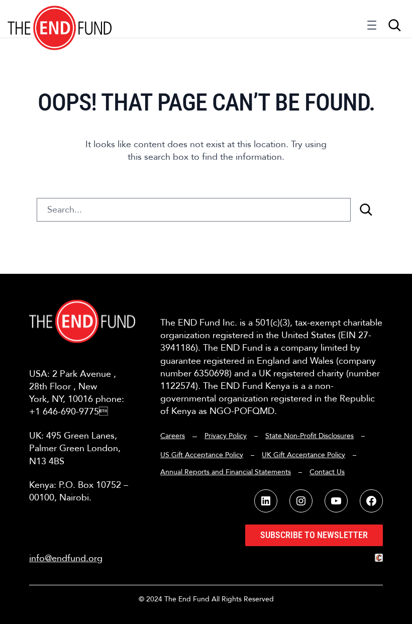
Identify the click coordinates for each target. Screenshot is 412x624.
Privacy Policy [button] (225, 436)
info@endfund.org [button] (65, 558)
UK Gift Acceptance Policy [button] (303, 455)
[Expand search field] (394, 25)
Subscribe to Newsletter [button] (314, 535)
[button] (60, 19)
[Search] (366, 210)
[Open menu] (371, 28)
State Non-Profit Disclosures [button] (309, 436)
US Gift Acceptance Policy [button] (201, 455)
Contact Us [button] (327, 472)
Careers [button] (172, 436)
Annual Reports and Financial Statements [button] (225, 472)
